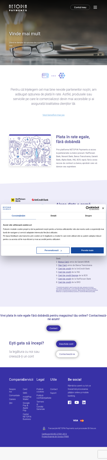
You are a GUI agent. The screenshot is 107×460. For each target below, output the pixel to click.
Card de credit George (68, 275)
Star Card (62, 265)
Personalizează (51, 250)
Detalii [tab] (54, 216)
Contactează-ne (67, 354)
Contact (53, 328)
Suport (53, 393)
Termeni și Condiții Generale (41, 405)
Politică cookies (40, 390)
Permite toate (87, 250)
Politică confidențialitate (44, 396)
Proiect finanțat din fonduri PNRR (55, 437)
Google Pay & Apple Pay (26, 407)
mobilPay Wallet (27, 398)
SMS (25, 393)
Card (25, 389)
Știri (10, 403)
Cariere (12, 399)
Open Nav (95, 7)
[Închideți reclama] (103, 208)
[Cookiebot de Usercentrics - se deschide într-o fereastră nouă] (87, 208)
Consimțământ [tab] (18, 216)
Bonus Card (63, 262)
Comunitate (14, 395)
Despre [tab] (88, 216)
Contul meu (80, 7)
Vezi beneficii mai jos (54, 115)
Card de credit (64, 268)
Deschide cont (66, 344)
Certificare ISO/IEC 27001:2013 (54, 434)
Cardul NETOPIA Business (27, 416)
